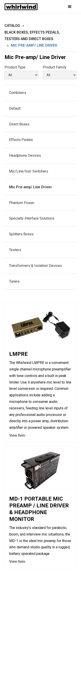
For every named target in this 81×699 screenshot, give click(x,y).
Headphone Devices (25, 155)
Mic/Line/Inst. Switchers (28, 171)
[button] (67, 7)
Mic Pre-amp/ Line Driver (30, 187)
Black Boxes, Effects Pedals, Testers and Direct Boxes (32, 35)
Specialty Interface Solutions (31, 218)
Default (14, 108)
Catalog (12, 25)
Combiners (17, 93)
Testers (15, 250)
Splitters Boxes (21, 234)
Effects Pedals (21, 140)
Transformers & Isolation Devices (35, 265)
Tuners (14, 281)
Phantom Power (21, 203)
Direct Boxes (19, 124)
